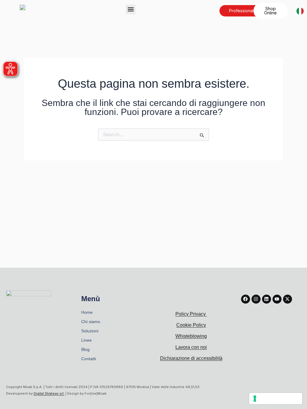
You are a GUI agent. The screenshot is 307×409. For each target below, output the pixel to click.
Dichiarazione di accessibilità (191, 358)
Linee (86, 340)
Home (87, 312)
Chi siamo (90, 321)
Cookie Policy (191, 325)
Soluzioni (89, 330)
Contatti (88, 358)
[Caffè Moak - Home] (22, 7)
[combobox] (299, 11)
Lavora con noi (191, 347)
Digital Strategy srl (49, 393)
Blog (85, 349)
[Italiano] (300, 10)
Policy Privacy (191, 313)
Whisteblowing (191, 336)
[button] (131, 9)
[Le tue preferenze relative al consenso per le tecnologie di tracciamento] (275, 398)
